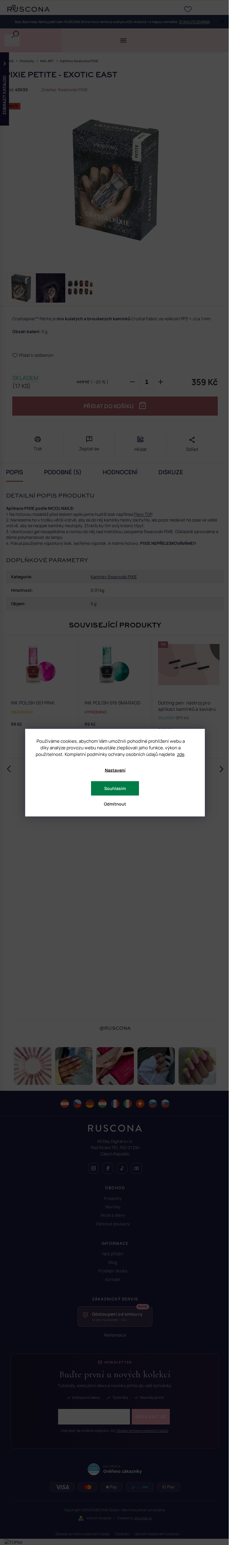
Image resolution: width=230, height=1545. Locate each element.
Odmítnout (115, 803)
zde (180, 754)
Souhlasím (115, 788)
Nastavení (115, 770)
